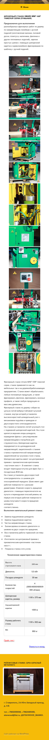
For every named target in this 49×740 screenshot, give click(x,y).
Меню (25, 7)
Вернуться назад (37, 646)
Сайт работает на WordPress (16, 733)
